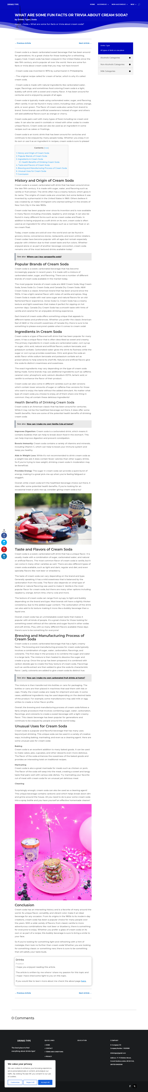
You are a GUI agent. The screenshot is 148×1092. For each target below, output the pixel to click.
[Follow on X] (134, 1086)
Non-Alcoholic (119, 4)
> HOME (47, 1045)
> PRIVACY (48, 1056)
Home (92, 4)
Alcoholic (102, 4)
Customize (15, 1082)
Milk (132, 4)
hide (46, 148)
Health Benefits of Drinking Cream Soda (39, 162)
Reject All (30, 1082)
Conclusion (22, 174)
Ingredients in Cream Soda (29, 159)
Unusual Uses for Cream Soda (31, 171)
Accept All (45, 1082)
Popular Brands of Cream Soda (31, 156)
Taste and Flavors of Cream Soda (33, 165)
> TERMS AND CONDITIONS (54, 1052)
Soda (34, 19)
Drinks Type (24, 19)
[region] (30, 1073)
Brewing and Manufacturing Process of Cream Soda (41, 168)
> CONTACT (49, 1048)
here (83, 981)
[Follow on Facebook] (130, 1086)
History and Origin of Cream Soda (32, 153)
